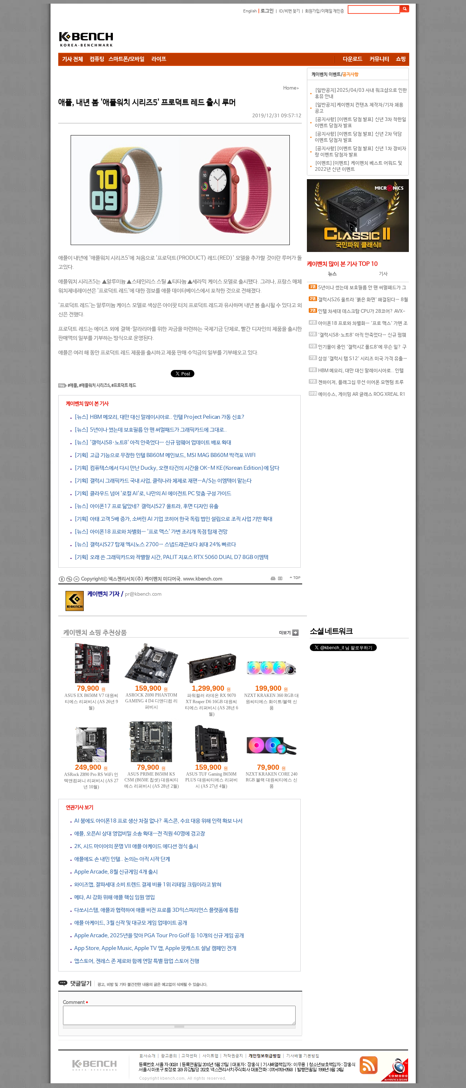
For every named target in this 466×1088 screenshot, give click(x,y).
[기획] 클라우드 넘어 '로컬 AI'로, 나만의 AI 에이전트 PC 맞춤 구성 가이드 (151, 493)
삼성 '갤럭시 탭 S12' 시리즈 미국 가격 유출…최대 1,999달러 (358, 360)
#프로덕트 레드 (123, 385)
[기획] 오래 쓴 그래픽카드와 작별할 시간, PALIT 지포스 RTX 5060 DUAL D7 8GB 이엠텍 (170, 557)
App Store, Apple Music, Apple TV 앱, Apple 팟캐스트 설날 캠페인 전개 (154, 948)
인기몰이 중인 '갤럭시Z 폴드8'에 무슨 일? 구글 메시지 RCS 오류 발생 (358, 349)
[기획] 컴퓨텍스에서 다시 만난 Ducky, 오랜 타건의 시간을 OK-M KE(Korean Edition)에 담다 (175, 468)
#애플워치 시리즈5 (94, 385)
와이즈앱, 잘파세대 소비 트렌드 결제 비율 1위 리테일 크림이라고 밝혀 (146, 885)
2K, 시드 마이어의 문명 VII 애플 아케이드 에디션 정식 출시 (135, 846)
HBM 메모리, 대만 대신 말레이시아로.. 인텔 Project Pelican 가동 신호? (356, 372)
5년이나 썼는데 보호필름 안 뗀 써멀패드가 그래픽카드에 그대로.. (357, 289)
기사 (383, 274)
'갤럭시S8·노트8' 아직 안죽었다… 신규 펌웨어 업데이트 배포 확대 (357, 337)
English (250, 11)
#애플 (72, 385)
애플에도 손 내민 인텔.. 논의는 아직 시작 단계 (121, 859)
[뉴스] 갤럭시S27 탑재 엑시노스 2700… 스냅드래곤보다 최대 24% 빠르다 (154, 544)
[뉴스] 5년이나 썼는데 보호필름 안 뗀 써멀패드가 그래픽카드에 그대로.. (149, 430)
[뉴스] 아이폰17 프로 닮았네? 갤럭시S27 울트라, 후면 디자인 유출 (145, 506)
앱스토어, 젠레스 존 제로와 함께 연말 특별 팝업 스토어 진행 (135, 961)
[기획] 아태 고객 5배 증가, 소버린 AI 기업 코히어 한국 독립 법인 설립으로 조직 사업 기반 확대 (172, 519)
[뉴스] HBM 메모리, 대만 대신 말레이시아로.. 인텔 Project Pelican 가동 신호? (158, 417)
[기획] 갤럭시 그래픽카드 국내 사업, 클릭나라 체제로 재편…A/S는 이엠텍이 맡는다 (162, 481)
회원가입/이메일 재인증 (324, 11)
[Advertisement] (276, 34)
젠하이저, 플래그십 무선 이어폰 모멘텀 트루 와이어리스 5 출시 (356, 384)
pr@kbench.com (143, 594)
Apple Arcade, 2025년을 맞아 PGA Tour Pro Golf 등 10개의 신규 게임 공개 (158, 936)
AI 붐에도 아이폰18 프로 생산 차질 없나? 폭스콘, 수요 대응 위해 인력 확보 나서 (157, 821)
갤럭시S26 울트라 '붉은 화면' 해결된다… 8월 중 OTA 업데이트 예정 (358, 301)
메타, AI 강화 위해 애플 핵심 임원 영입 (113, 897)
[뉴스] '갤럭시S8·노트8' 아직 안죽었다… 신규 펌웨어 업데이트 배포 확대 (151, 442)
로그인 (267, 11)
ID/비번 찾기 (289, 11)
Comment (75, 1002)
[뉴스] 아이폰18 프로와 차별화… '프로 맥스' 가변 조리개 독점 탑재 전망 (150, 532)
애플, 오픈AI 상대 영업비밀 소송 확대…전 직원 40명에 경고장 (138, 834)
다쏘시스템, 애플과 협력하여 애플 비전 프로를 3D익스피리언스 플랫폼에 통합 (155, 910)
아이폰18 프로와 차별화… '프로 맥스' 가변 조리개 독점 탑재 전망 (358, 325)
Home (289, 88)
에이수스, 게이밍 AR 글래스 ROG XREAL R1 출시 (357, 396)
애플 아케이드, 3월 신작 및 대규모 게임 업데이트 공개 (129, 923)
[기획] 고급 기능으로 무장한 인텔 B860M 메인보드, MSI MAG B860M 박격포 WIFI (164, 455)
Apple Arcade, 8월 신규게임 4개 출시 (115, 872)
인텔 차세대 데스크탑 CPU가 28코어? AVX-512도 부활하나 (357, 313)
